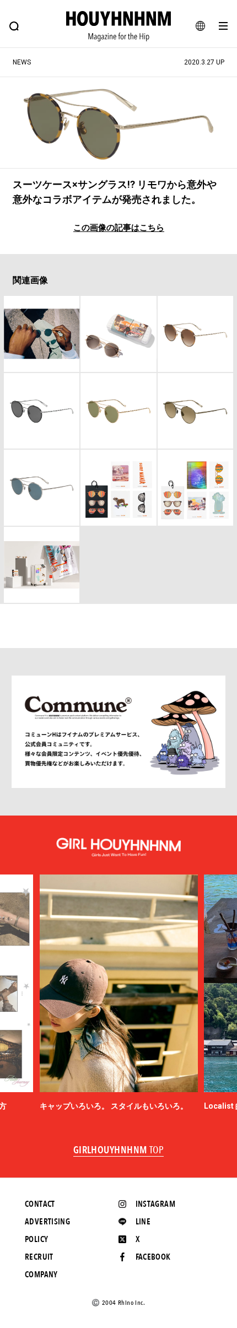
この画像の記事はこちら (118, 228)
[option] (119, 993)
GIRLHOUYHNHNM (118, 1151)
